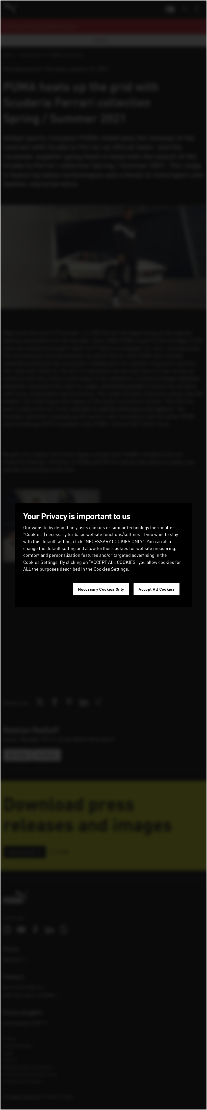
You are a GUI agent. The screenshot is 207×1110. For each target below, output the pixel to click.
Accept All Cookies (156, 589)
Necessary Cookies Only (101, 589)
